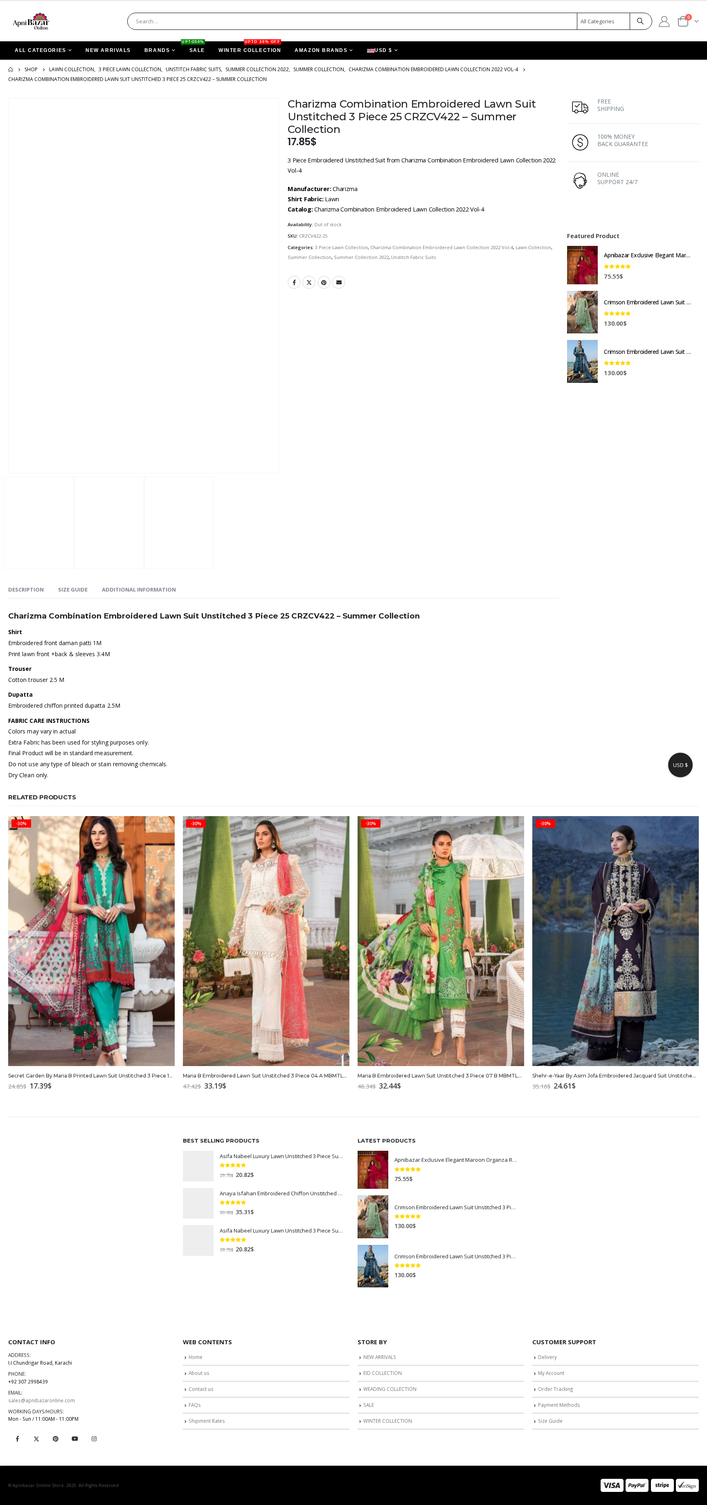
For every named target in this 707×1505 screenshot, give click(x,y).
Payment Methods (559, 1405)
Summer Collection (309, 257)
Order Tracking (555, 1389)
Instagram (94, 1439)
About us (199, 1373)
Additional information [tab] (139, 589)
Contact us (201, 1389)
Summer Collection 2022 (361, 257)
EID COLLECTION (382, 1373)
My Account (551, 1373)
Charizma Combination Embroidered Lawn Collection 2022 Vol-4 (441, 247)
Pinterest (324, 282)
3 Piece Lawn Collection (341, 247)
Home (196, 1357)
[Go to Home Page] (10, 69)
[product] (582, 265)
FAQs (195, 1405)
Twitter (308, 282)
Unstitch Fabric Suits (413, 257)
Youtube (75, 1439)
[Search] (640, 21)
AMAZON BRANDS (321, 50)
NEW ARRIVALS (108, 50)
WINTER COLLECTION (249, 47)
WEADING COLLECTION (390, 1389)
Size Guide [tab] (73, 589)
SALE (194, 47)
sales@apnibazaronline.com (41, 1400)
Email (338, 282)
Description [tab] (26, 589)
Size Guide (550, 1420)
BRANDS (157, 50)
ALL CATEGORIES (40, 50)
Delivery (547, 1357)
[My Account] (664, 21)
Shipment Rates (207, 1420)
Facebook (294, 282)
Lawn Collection (533, 247)
